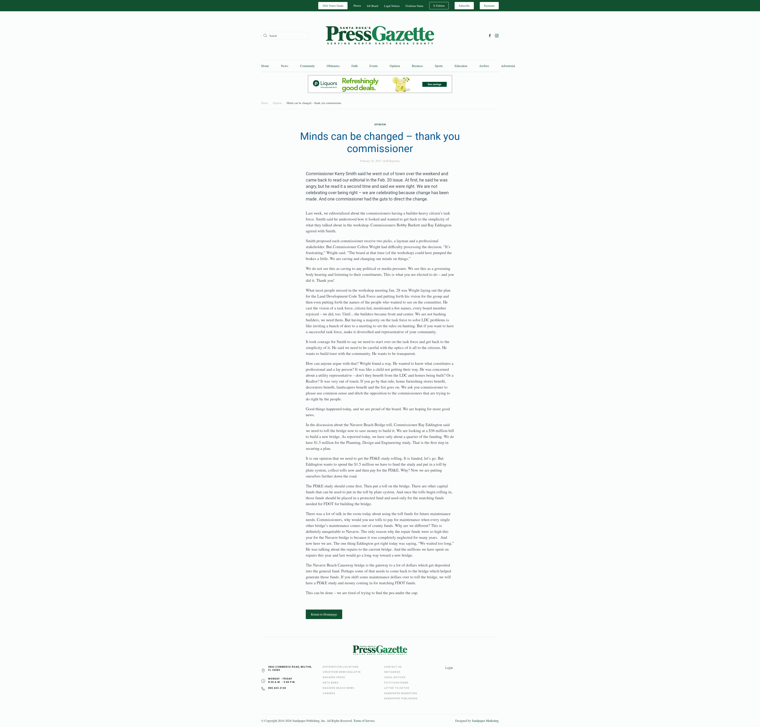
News (284, 66)
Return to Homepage (324, 614)
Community (307, 66)
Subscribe (464, 6)
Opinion (395, 66)
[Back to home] (380, 35)
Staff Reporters (391, 161)
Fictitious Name (414, 6)
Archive (484, 66)
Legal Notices (392, 6)
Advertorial (508, 66)
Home (265, 66)
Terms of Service (364, 720)
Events (374, 66)
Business (417, 66)
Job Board (372, 6)
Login (449, 668)
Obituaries (333, 66)
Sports (439, 66)
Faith (355, 66)
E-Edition (439, 6)
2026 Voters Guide (332, 6)
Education (461, 66)
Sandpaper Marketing (485, 720)
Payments (489, 6)
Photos (357, 6)
